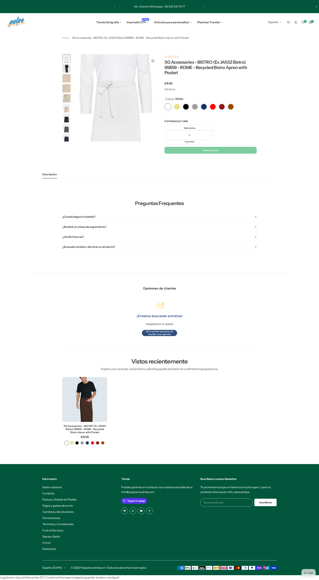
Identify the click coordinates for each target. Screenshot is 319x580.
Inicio (65, 37)
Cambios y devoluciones (58, 511)
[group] (116, 98)
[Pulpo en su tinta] (16, 22)
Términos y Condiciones (57, 524)
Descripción (49, 174)
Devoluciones (51, 518)
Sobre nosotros (52, 487)
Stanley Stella (51, 536)
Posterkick (49, 549)
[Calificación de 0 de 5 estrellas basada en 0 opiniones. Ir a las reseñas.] (172, 56)
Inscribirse (265, 502)
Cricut (46, 542)
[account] (295, 22)
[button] (114, 6)
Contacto (48, 493)
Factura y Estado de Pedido (59, 499)
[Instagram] (124, 511)
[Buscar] (288, 22)
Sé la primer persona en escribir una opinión (159, 333)
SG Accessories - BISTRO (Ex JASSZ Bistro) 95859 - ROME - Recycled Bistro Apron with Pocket (85, 429)
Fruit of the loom (52, 530)
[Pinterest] (149, 511)
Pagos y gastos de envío (57, 505)
